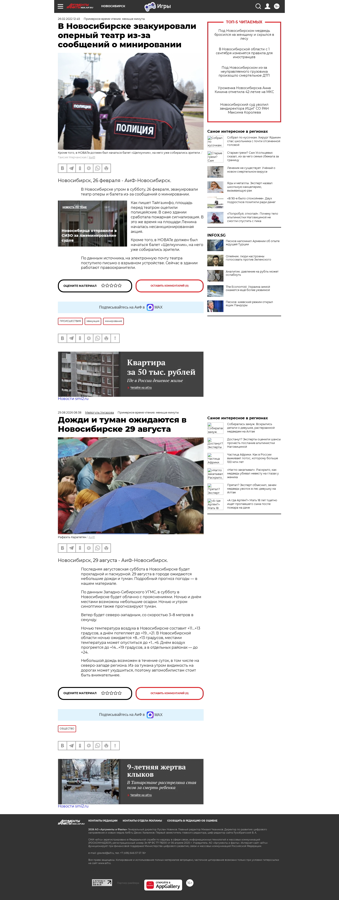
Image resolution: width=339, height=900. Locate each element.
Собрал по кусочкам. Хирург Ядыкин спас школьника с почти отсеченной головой (254, 141)
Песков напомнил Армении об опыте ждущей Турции (253, 243)
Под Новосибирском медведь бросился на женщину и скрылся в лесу (244, 35)
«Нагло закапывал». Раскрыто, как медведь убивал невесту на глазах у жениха (253, 473)
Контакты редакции (102, 820)
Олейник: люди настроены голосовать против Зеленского (248, 258)
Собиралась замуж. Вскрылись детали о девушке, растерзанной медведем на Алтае (251, 427)
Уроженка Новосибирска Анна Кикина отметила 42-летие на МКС (244, 90)
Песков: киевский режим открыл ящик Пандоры (249, 303)
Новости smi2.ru (73, 398)
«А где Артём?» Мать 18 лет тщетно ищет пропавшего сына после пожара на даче (252, 503)
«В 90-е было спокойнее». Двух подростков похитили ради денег (251, 200)
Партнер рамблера (128, 883)
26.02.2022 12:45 (69, 19)
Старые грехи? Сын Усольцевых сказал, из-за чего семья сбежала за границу (253, 156)
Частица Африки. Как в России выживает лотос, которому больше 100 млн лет (252, 458)
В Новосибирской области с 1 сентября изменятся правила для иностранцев (244, 53)
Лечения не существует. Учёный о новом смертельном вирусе (251, 169)
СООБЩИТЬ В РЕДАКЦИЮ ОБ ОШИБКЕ (192, 820)
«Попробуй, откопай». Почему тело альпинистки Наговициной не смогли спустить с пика (252, 217)
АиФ (92, 157)
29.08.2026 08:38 (69, 412)
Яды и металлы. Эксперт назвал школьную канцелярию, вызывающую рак (250, 186)
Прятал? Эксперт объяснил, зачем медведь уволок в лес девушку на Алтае (251, 488)
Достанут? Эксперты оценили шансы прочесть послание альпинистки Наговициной (254, 443)
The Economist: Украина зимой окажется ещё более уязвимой (248, 288)
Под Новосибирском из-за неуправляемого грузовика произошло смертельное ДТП (244, 72)
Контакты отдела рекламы (142, 820)
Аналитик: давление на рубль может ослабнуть (252, 273)
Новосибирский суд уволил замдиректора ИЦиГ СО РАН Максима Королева (244, 108)
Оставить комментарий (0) (170, 285)
